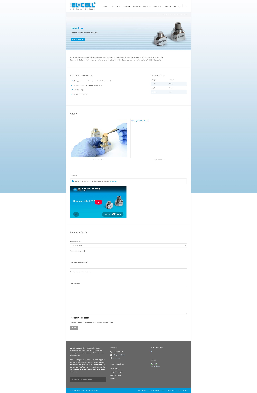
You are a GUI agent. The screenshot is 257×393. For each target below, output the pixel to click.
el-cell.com (116, 358)
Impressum (142, 390)
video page (113, 181)
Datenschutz (171, 390)
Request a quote (77, 39)
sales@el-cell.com (119, 355)
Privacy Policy (182, 390)
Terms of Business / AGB (156, 390)
